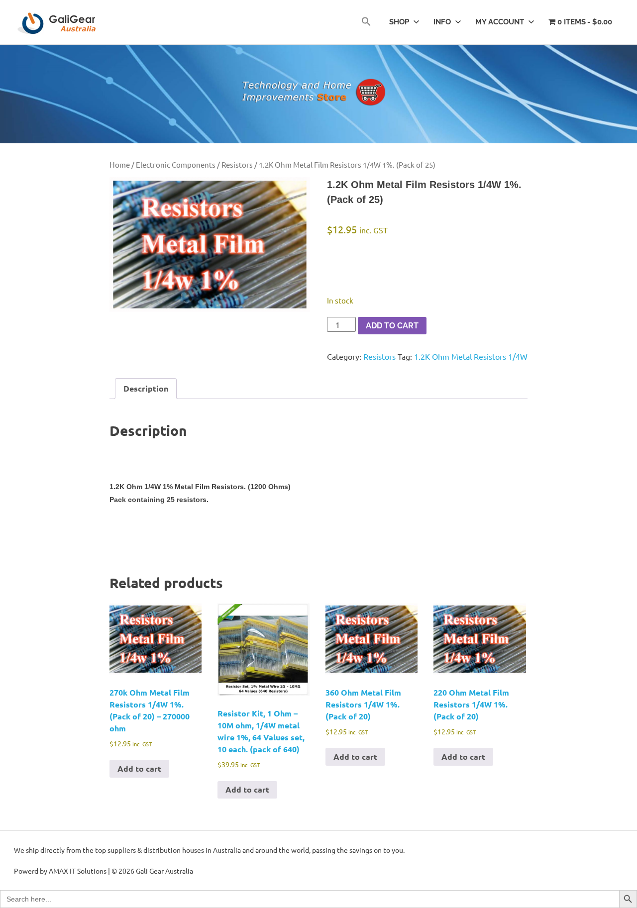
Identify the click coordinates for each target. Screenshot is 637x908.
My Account (499, 21)
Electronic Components (175, 164)
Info (442, 21)
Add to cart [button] (139, 768)
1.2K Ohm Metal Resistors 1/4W (471, 356)
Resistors (237, 164)
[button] (366, 22)
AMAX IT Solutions (77, 870)
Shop (399, 21)
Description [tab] (145, 388)
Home (119, 164)
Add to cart (392, 325)
